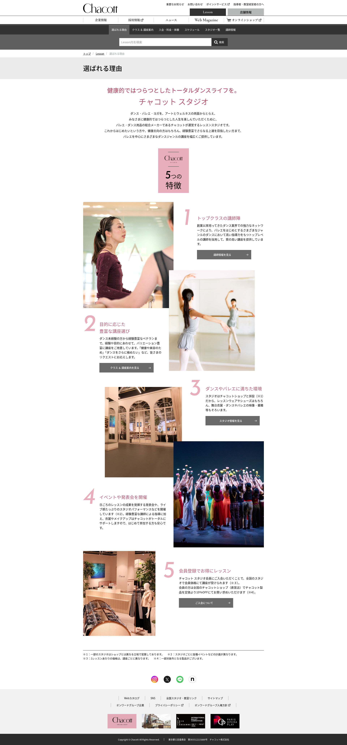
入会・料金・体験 (169, 29)
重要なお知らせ (175, 4)
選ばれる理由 (119, 29)
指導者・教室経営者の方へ (249, 4)
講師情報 (231, 29)
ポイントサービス (216, 4)
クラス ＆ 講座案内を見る (124, 367)
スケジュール (192, 29)
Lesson (208, 12)
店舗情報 (246, 12)
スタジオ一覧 (212, 29)
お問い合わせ (195, 4)
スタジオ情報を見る (230, 420)
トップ (87, 53)
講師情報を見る (222, 254)
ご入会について (204, 603)
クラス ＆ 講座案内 (142, 29)
